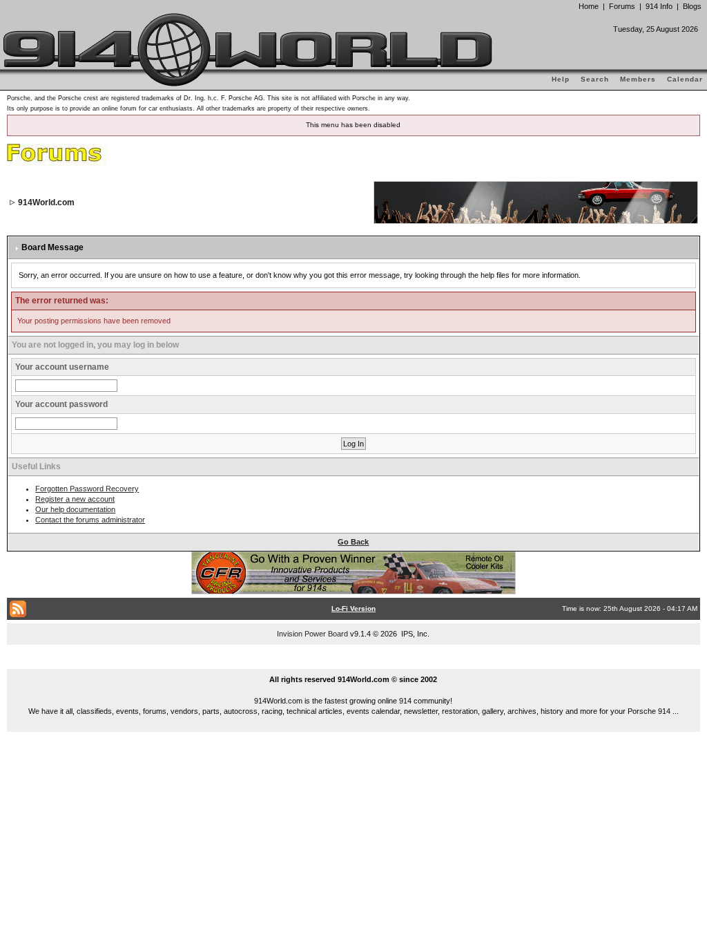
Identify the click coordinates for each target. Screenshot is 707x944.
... (354, 663)
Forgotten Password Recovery (87, 488)
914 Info (659, 6)
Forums (622, 6)
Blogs (692, 6)
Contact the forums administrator (90, 520)
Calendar (685, 79)
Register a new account (75, 499)
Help (561, 79)
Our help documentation (75, 509)
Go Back (353, 542)
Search (595, 79)
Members (638, 79)
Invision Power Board (312, 634)
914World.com (46, 202)
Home (589, 6)
